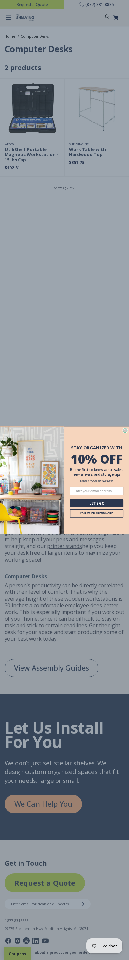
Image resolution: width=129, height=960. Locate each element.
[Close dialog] (125, 430)
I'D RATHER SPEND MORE (96, 513)
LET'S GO (97, 503)
